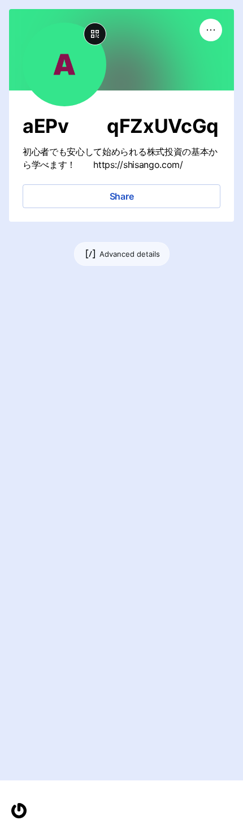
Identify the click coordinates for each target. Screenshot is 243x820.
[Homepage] (19, 810)
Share (122, 196)
